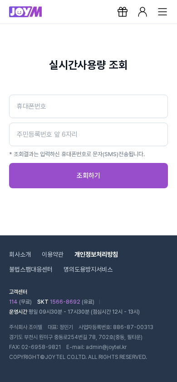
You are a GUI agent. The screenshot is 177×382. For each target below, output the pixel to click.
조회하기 (88, 176)
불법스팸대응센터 (31, 269)
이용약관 (53, 254)
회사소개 (20, 254)
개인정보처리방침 (96, 254)
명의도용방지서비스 (88, 269)
